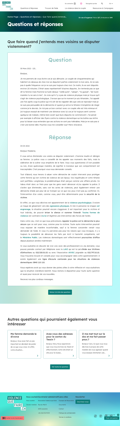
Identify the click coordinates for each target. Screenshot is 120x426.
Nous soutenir (30, 400)
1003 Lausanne (42, 409)
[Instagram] (106, 416)
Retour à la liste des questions (60, 292)
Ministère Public (30, 237)
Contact (61, 409)
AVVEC (71, 252)
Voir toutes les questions (60, 367)
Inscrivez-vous (82, 402)
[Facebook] (100, 416)
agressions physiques (59, 206)
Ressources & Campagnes (103, 8)
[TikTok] (95, 416)
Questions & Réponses (29, 8)
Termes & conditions (65, 417)
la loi (44, 216)
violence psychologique (81, 202)
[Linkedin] (111, 416)
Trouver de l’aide (51, 8)
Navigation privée (91, 3)
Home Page (13, 17)
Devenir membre (31, 405)
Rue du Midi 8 (42, 405)
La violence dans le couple (75, 8)
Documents (62, 405)
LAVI (65, 249)
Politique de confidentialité (67, 413)
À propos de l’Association (66, 400)
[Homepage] (17, 403)
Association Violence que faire (47, 400)
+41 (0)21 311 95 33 (44, 413)
